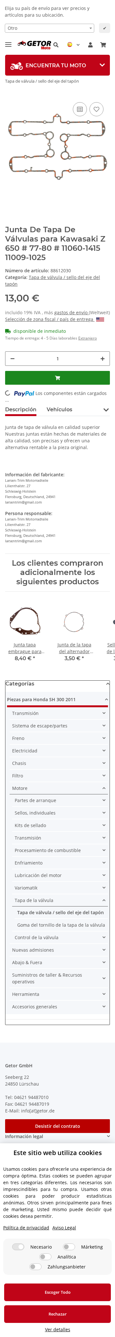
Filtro (17, 776)
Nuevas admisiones (33, 950)
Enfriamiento (28, 863)
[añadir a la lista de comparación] (80, 109)
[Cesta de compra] (103, 44)
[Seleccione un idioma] (73, 45)
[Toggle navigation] (8, 42)
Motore (19, 788)
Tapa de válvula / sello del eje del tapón (60, 912)
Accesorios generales (34, 1007)
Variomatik (26, 888)
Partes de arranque (35, 800)
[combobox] (49, 28)
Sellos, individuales (35, 813)
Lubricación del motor (38, 875)
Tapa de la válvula (34, 900)
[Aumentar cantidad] (103, 358)
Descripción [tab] (20, 409)
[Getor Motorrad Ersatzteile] (34, 45)
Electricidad (24, 751)
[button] (56, 44)
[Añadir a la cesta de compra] (57, 378)
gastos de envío (71, 312)
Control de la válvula (36, 937)
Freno (18, 738)
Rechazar (58, 1314)
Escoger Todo (58, 1292)
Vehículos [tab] (59, 409)
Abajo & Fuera (27, 962)
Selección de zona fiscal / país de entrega (50, 319)
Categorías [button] (19, 684)
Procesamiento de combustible (48, 850)
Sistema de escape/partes (39, 726)
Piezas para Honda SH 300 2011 (41, 699)
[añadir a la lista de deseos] (96, 109)
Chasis (19, 763)
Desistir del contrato (57, 1126)
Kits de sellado (30, 825)
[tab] (57, 65)
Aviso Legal (64, 1228)
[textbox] (49, 28)
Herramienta (25, 994)
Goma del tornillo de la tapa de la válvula (61, 925)
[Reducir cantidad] (12, 358)
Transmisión (25, 713)
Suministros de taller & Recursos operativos (47, 978)
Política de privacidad (26, 1228)
